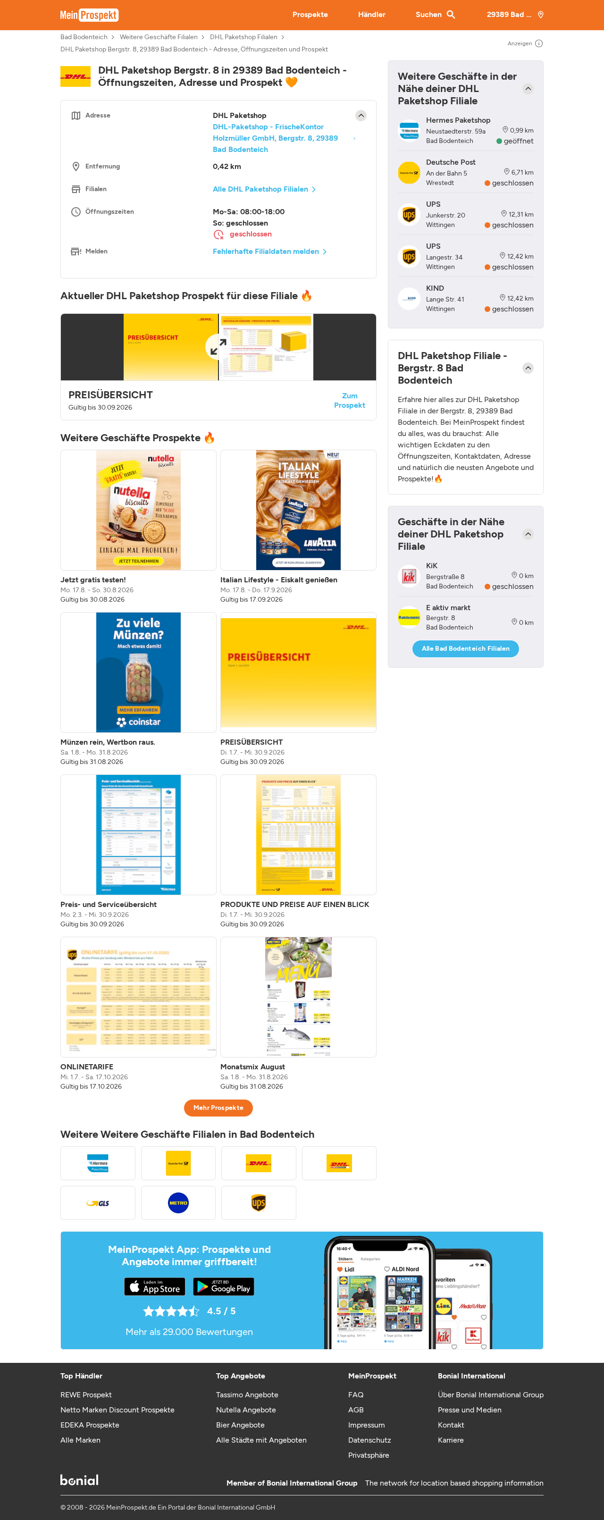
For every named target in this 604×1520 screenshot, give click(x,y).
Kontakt (451, 1424)
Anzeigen (520, 43)
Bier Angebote (240, 1424)
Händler (372, 14)
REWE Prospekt (86, 1394)
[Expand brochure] (218, 347)
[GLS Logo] (97, 1203)
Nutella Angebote (246, 1409)
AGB (356, 1409)
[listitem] (138, 527)
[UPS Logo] (258, 1203)
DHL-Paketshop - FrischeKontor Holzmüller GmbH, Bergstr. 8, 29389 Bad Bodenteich (275, 138)
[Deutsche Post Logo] (178, 1163)
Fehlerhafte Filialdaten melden (266, 251)
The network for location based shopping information (454, 1482)
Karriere (451, 1440)
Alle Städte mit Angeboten (261, 1440)
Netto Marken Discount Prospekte (117, 1409)
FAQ (355, 1394)
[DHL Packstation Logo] (339, 1163)
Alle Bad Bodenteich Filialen (466, 649)
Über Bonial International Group (491, 1394)
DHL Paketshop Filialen (243, 37)
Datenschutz (369, 1440)
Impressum (366, 1424)
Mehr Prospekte (218, 1108)
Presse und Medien (470, 1409)
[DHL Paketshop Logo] (258, 1163)
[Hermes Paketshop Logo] (97, 1163)
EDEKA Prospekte (89, 1424)
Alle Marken (80, 1440)
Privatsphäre (368, 1455)
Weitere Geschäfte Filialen (159, 37)
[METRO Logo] (178, 1203)
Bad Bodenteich (84, 37)
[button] (218, 366)
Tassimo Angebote (247, 1394)
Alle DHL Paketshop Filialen (260, 189)
